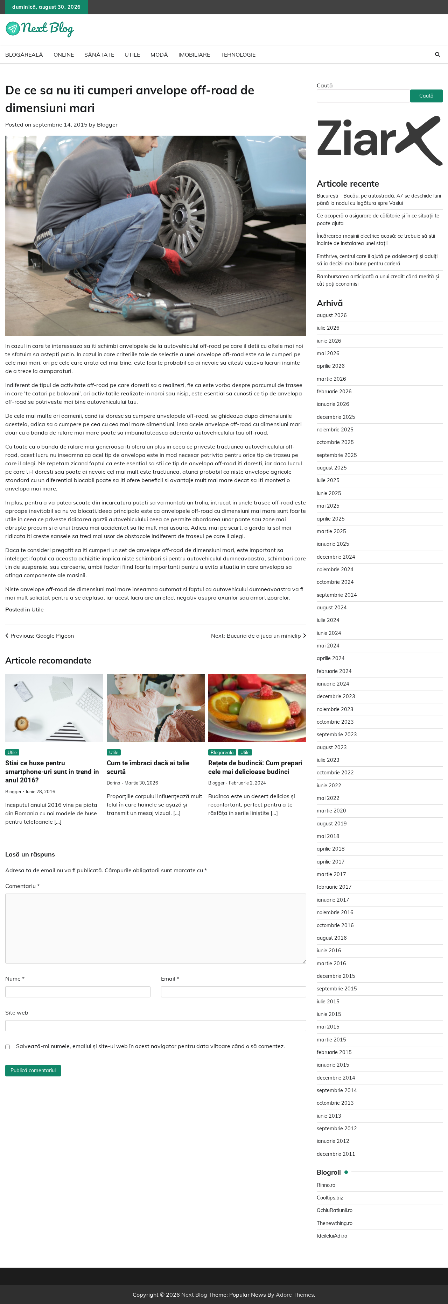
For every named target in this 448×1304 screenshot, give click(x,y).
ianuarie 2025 (333, 544)
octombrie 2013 (335, 1103)
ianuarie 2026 (333, 404)
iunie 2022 (329, 785)
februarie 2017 (334, 887)
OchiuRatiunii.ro (334, 1210)
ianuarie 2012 (333, 1141)
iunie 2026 (329, 341)
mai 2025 (328, 506)
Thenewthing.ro (334, 1223)
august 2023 (332, 747)
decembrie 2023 (336, 696)
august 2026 (332, 315)
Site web (16, 1012)
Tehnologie (237, 54)
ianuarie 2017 (333, 900)
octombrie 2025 (335, 442)
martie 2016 (331, 963)
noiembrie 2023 (335, 709)
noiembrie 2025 (335, 430)
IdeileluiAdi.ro (332, 1236)
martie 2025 (331, 531)
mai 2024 (328, 646)
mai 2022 (328, 798)
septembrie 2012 (337, 1128)
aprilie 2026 (331, 366)
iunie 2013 (329, 1116)
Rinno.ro (326, 1185)
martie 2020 (331, 811)
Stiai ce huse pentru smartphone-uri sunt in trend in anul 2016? (52, 771)
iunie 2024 (329, 633)
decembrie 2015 (336, 976)
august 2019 (332, 824)
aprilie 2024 (331, 658)
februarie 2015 (334, 1052)
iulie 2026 (328, 328)
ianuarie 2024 (333, 684)
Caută (325, 85)
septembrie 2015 (337, 989)
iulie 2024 (328, 620)
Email (170, 978)
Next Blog (194, 1294)
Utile (132, 54)
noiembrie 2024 (335, 569)
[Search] (437, 54)
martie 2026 (331, 379)
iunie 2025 (329, 493)
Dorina (113, 783)
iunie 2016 (329, 950)
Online (64, 54)
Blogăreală (24, 54)
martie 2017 (331, 874)
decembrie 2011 (336, 1154)
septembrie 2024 (337, 595)
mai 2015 (328, 1027)
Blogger (107, 124)
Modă (159, 54)
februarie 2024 (334, 671)
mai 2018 (328, 836)
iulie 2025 (328, 480)
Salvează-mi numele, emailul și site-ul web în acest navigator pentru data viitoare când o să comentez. (150, 1046)
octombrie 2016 (335, 925)
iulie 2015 (328, 1001)
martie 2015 (331, 1040)
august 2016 (332, 938)
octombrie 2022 (335, 772)
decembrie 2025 (336, 417)
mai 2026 (328, 353)
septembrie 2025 (337, 455)
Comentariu (22, 885)
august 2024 (332, 607)
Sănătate (99, 54)
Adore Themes (295, 1294)
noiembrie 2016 (335, 912)
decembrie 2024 (336, 557)
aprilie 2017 (331, 862)
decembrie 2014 (336, 1078)
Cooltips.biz (330, 1198)
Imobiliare (194, 54)
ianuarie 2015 (333, 1065)
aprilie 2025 (331, 519)
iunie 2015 (329, 1014)
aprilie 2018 (331, 849)
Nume (14, 978)
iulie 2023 (328, 760)
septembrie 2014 (337, 1090)
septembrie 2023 (337, 734)
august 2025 (332, 468)
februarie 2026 (334, 391)
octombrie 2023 (335, 722)
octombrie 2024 (335, 582)
